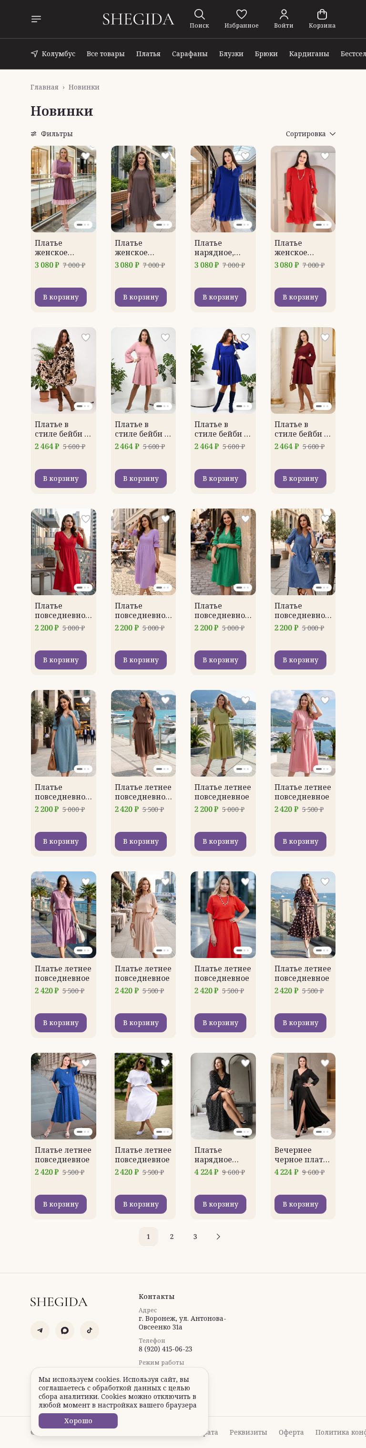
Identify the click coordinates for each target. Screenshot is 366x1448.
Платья (148, 53)
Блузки (231, 53)
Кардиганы (309, 53)
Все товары (106, 53)
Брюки (266, 53)
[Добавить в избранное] (85, 156)
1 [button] (148, 1236)
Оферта (291, 1432)
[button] (241, 19)
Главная (44, 87)
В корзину (61, 296)
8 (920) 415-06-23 (165, 1349)
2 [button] (171, 1236)
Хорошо (78, 1420)
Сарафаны (190, 53)
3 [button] (195, 1236)
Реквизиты (248, 1432)
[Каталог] (36, 19)
